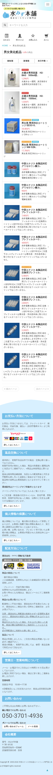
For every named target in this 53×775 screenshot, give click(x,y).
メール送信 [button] (33, 726)
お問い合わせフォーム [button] (14, 726)
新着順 (26, 61)
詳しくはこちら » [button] (12, 445)
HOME (5, 45)
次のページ (41, 389)
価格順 (10, 61)
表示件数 (42, 61)
